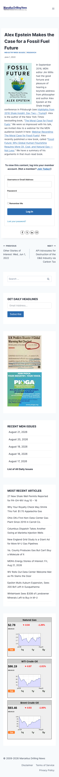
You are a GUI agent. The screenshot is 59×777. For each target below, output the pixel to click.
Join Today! (43, 169)
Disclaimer (27, 765)
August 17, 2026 (18, 461)
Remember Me (16, 203)
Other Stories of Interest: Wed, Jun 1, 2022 (14, 252)
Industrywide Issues (14, 52)
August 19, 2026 (18, 446)
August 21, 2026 (18, 432)
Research (31, 52)
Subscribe (15, 314)
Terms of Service (45, 765)
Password (12, 191)
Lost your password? (16, 221)
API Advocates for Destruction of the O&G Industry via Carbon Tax (46, 254)
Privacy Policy (46, 770)
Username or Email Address (20, 179)
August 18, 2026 (18, 453)
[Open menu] (53, 8)
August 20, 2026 (18, 439)
